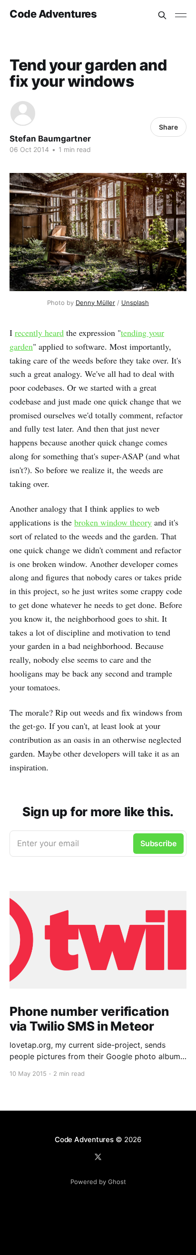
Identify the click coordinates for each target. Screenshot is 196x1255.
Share (168, 127)
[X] (98, 1157)
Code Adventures (53, 14)
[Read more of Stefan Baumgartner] (23, 113)
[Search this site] (162, 15)
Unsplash (135, 302)
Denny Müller (95, 302)
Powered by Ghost (98, 1181)
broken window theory (113, 522)
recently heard (39, 332)
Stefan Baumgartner (50, 138)
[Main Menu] (181, 15)
